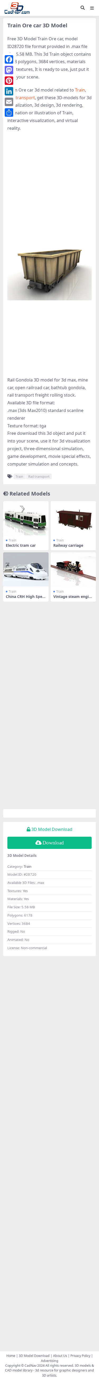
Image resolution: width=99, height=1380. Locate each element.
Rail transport (21, 98)
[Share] (9, 112)
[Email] (9, 102)
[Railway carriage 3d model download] (73, 518)
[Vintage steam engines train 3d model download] (73, 569)
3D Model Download (34, 1355)
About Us (60, 1355)
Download (53, 842)
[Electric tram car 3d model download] (26, 518)
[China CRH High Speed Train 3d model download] (26, 569)
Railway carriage (68, 545)
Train (80, 90)
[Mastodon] (9, 70)
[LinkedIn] (9, 91)
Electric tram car (21, 545)
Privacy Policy (80, 1355)
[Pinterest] (9, 80)
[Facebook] (9, 59)
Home (10, 1355)
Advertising (49, 1361)
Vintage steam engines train (73, 599)
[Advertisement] (49, 187)
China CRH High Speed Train (25, 599)
